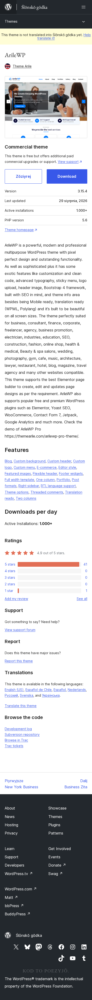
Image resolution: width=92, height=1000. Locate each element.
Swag (55, 873)
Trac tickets (14, 746)
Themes (11, 21)
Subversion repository (22, 734)
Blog (8, 461)
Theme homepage (19, 230)
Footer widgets (71, 473)
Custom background (30, 461)
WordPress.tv (19, 873)
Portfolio (63, 480)
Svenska (26, 695)
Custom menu (24, 467)
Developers (14, 865)
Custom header (59, 461)
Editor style (67, 467)
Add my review (16, 599)
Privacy (11, 833)
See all (82, 599)
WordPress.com (21, 889)
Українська (51, 695)
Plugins (54, 824)
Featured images (18, 473)
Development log (18, 729)
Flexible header (45, 473)
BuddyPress (17, 914)
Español (60, 690)
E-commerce (47, 467)
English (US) (14, 690)
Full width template (19, 480)
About (10, 808)
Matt (11, 897)
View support (68, 162)
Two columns (26, 498)
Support (11, 857)
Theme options (17, 492)
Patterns (55, 833)
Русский (11, 695)
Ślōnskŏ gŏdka (29, 935)
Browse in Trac (16, 740)
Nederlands (77, 690)
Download (67, 176)
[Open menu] (84, 7)
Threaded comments (46, 492)
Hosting (11, 824)
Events (54, 857)
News (10, 816)
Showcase (57, 808)
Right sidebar (28, 486)
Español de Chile (38, 690)
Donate (57, 865)
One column (45, 480)
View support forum (20, 630)
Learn (9, 848)
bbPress (14, 905)
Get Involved (59, 848)
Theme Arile (22, 66)
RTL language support (58, 486)
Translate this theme (21, 706)
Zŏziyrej (23, 176)
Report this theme (19, 661)
